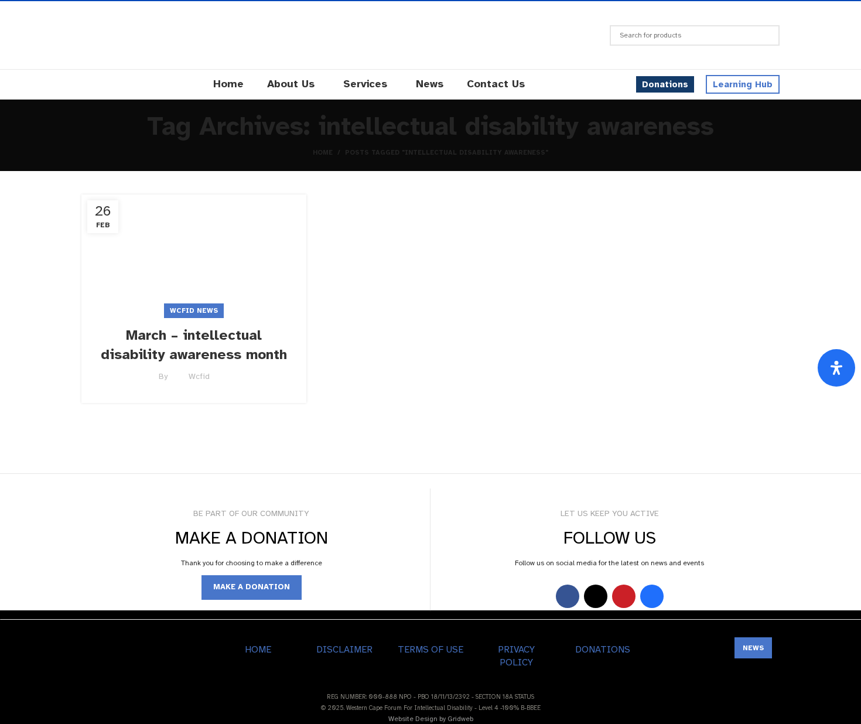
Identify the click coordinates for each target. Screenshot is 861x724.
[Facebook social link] (567, 596)
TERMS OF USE (430, 649)
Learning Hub (743, 84)
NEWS (753, 648)
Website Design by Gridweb (430, 719)
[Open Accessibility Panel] (836, 368)
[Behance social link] (652, 596)
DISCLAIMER (344, 649)
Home (323, 152)
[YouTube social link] (624, 596)
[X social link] (595, 596)
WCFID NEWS (194, 310)
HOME (258, 649)
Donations (665, 84)
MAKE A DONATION (251, 587)
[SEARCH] (766, 35)
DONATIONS (602, 649)
